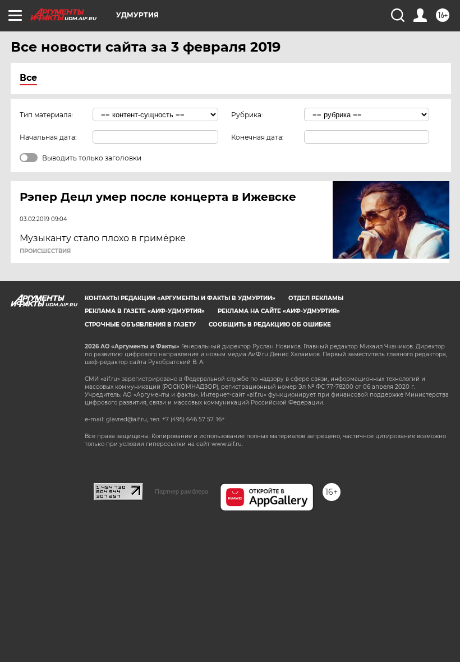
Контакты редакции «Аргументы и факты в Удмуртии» (180, 298)
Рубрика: (247, 115)
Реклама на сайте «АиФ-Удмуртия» (279, 311)
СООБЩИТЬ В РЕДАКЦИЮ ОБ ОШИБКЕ (270, 324)
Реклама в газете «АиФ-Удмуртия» (145, 311)
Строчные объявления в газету (140, 324)
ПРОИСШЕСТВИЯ (45, 251)
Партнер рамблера (181, 491)
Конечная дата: (257, 137)
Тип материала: (46, 115)
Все (28, 77)
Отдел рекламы (315, 298)
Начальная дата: (48, 137)
